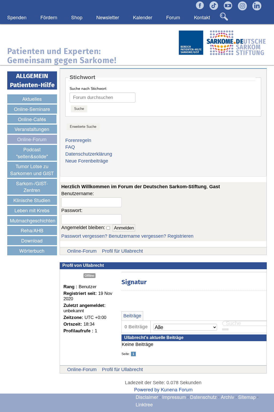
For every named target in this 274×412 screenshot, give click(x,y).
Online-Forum (82, 251)
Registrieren (180, 236)
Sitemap (247, 396)
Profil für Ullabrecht (122, 251)
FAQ (70, 147)
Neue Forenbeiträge (86, 161)
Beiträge (132, 315)
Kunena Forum (177, 389)
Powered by (146, 389)
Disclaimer (147, 396)
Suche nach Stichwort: (88, 88)
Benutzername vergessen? (137, 236)
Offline (89, 276)
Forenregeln (78, 140)
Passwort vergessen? (84, 236)
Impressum (174, 396)
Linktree (144, 404)
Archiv (227, 396)
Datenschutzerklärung (88, 154)
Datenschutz (204, 396)
